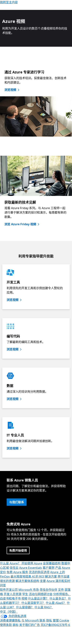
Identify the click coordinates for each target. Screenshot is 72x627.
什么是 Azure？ (10, 563)
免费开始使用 (18, 550)
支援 (43, 581)
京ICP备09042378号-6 (55, 625)
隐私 (49, 620)
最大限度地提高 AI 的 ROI (27, 576)
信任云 (14, 568)
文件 (61, 590)
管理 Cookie (61, 620)
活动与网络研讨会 (40, 594)
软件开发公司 (9, 590)
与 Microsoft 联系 (33, 620)
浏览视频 (10, 90)
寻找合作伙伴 (48, 590)
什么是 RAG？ (44, 607)
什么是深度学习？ (33, 603)
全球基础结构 (52, 563)
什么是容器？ (25, 607)
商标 (15, 625)
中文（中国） (9, 612)
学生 (25, 594)
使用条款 (6, 625)
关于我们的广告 (29, 625)
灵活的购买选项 (39, 572)
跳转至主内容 (9, 2)
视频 (24, 598)
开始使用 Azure (31, 563)
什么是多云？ (58, 598)
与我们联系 (16, 502)
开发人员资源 (12, 594)
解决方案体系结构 (27, 581)
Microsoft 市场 (28, 590)
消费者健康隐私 (10, 620)
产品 (58, 568)
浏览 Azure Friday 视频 (20, 224)
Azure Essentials (30, 568)
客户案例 (48, 568)
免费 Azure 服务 (17, 572)
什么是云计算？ (38, 598)
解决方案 (51, 576)
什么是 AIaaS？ (56, 603)
